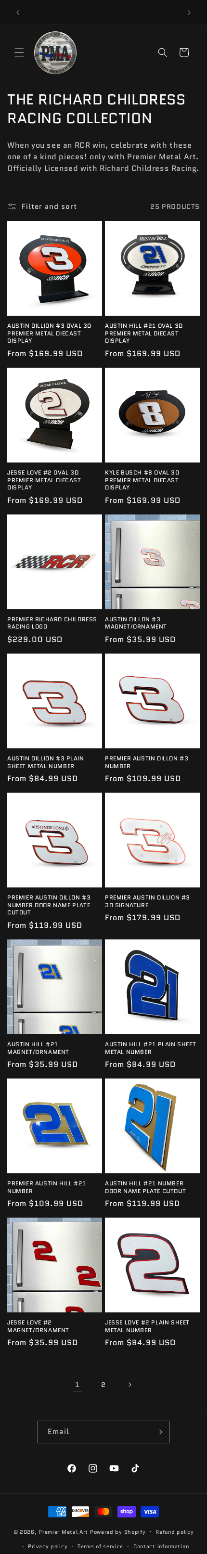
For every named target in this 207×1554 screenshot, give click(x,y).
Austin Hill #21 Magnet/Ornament (38, 1047)
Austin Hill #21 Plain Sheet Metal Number (150, 1047)
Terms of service (100, 1546)
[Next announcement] (189, 12)
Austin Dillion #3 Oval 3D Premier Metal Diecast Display (49, 333)
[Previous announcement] (17, 12)
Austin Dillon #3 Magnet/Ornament (136, 623)
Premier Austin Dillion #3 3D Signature (147, 901)
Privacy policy (47, 1546)
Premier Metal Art (63, 1531)
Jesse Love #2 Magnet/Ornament (38, 1326)
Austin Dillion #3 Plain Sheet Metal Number (45, 762)
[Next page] (129, 1384)
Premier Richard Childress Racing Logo (52, 623)
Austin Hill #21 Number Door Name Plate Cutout (145, 1187)
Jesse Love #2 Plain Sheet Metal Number (147, 1326)
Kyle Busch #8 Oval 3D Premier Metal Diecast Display (142, 480)
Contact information (161, 1546)
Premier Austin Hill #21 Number (46, 1187)
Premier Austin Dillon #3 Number (146, 762)
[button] (19, 52)
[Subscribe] (158, 1432)
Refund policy (174, 1532)
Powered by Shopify (118, 1531)
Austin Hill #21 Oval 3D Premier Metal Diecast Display (144, 333)
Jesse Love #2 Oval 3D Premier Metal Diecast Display (44, 480)
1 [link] (77, 1384)
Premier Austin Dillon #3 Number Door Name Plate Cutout (49, 905)
